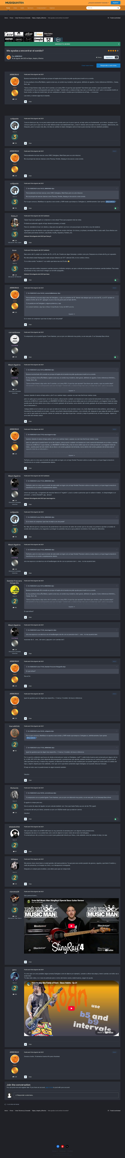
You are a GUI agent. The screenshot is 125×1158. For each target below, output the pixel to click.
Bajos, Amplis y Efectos (36, 58)
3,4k (15, 357)
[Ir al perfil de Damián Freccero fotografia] (14, 589)
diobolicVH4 (14, 827)
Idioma (54, 1151)
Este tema (110, 8)
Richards (14, 788)
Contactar (62, 1151)
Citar (30, 101)
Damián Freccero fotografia (14, 582)
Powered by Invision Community (62, 1155)
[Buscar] (118, 7)
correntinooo (14, 332)
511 (15, 851)
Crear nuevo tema (87, 65)
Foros (8, 8)
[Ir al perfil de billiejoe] (14, 866)
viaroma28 (14, 892)
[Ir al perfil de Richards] (14, 794)
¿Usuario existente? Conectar (98, 3)
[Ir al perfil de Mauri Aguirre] (14, 371)
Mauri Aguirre (14, 365)
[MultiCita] (25, 101)
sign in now (49, 1087)
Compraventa (41, 8)
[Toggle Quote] (27, 188)
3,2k (15, 275)
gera (14, 970)
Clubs (15, 8)
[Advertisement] (40, 26)
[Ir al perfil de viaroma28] (14, 898)
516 (15, 750)
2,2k (15, 99)
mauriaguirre (48, 434)
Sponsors (30, 8)
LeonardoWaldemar (51, 293)
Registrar (115, 2)
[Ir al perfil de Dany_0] (14, 222)
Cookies (70, 1151)
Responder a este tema (108, 65)
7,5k (15, 143)
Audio (22, 8)
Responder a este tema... (25, 1095)
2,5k (15, 240)
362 (15, 607)
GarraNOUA (14, 726)
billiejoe (14, 859)
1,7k (15, 812)
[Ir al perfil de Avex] (14, 257)
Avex (14, 250)
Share (99, 57)
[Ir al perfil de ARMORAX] (9, 57)
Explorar (52, 8)
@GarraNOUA (110, 201)
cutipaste (14, 119)
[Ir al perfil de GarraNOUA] (14, 733)
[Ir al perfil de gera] (14, 976)
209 (15, 994)
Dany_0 (14, 216)
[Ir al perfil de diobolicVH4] (14, 833)
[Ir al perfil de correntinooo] (14, 339)
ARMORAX (18, 56)
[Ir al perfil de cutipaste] (14, 125)
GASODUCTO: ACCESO (62, 44)
